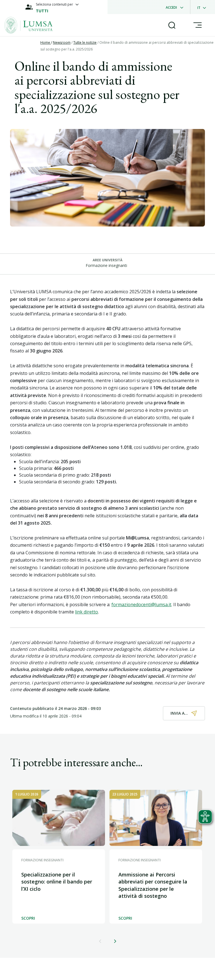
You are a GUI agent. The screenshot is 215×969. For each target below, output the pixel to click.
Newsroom (62, 42)
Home (45, 42)
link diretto (86, 612)
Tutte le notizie (85, 42)
